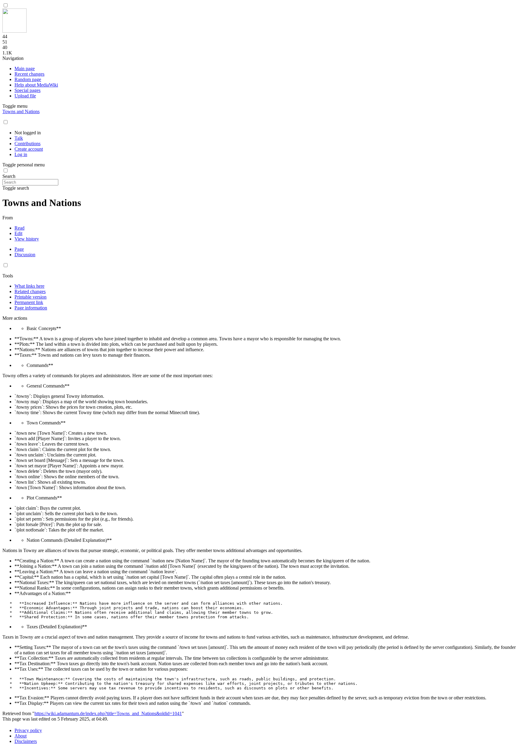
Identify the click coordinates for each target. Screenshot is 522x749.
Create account (28, 149)
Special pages (27, 90)
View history (26, 238)
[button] (6, 5)
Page (19, 249)
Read (19, 228)
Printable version (30, 296)
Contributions (27, 143)
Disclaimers (25, 741)
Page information (30, 307)
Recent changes (29, 74)
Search (8, 176)
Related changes (30, 291)
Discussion (24, 254)
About (20, 735)
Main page (24, 68)
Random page (27, 79)
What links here (29, 286)
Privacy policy (28, 730)
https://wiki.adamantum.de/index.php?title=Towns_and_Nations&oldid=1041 (108, 713)
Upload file (25, 95)
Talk (18, 138)
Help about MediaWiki (36, 84)
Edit (18, 233)
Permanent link (28, 302)
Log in (20, 154)
